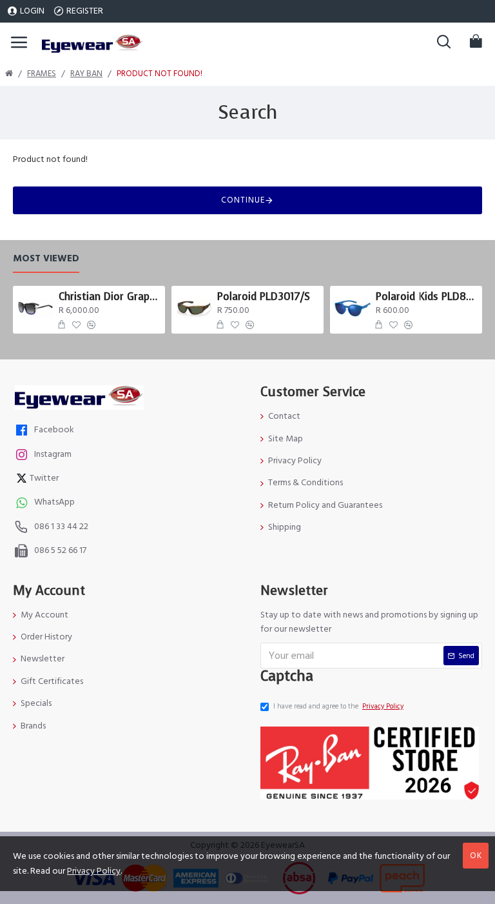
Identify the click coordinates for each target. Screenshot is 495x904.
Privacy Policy (94, 871)
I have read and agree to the (338, 706)
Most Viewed (46, 259)
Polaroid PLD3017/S (263, 296)
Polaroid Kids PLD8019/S (427, 296)
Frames (41, 73)
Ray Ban (86, 73)
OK (476, 855)
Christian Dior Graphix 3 (110, 296)
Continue (243, 200)
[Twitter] (23, 480)
